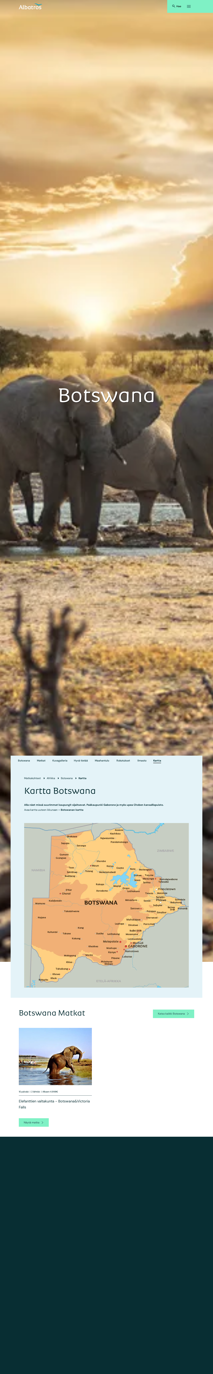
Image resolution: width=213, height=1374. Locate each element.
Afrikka (51, 778)
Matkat (41, 760)
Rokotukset (123, 760)
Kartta (157, 760)
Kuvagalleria (59, 760)
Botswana (24, 760)
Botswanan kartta (72, 810)
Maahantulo (102, 760)
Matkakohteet (32, 778)
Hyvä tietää (81, 760)
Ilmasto (141, 760)
